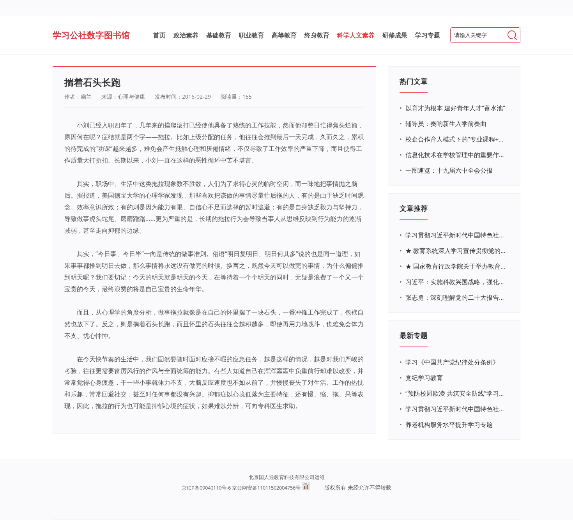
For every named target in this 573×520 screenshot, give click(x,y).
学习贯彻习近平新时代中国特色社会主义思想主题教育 (456, 409)
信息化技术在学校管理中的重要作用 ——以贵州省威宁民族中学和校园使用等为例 (456, 154)
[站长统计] (306, 487)
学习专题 (427, 35)
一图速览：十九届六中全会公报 (449, 170)
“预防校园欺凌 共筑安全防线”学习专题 (456, 393)
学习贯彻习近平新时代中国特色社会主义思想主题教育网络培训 (456, 235)
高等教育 (284, 35)
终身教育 (316, 35)
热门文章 (414, 81)
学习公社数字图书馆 (91, 35)
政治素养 (185, 35)
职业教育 (251, 35)
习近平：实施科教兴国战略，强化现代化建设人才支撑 (456, 282)
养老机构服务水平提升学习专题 (449, 424)
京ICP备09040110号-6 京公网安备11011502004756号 (241, 487)
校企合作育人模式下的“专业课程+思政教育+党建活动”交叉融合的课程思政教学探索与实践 (456, 139)
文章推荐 (414, 208)
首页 (159, 35)
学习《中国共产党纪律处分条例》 (452, 362)
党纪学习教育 (424, 377)
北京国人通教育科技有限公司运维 (287, 477)
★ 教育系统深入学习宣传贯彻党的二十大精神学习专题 (456, 250)
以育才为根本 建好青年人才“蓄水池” (455, 108)
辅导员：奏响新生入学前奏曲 (445, 123)
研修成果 (394, 35)
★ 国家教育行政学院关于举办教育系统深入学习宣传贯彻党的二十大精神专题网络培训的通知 (456, 266)
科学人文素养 (356, 35)
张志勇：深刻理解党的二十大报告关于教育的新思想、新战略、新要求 (456, 297)
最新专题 (414, 335)
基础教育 (218, 35)
